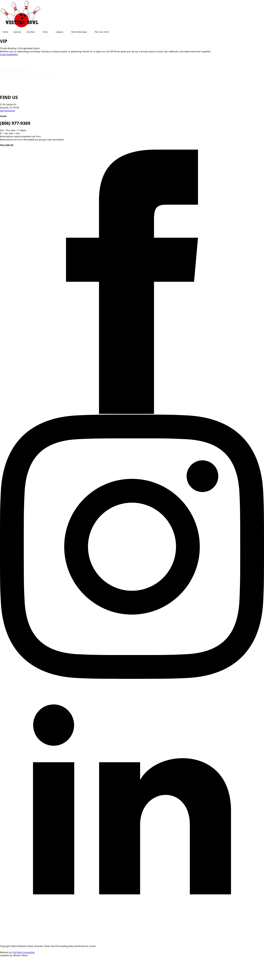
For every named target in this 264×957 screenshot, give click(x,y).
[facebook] (132, 413)
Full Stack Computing (24, 952)
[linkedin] (132, 943)
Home (5, 32)
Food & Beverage (79, 32)
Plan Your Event (102, 32)
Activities (31, 32)
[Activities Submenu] (37, 32)
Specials (17, 32)
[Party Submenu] (50, 32)
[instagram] (132, 678)
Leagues (59, 32)
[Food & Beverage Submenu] (89, 32)
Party (45, 32)
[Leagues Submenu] (65, 32)
